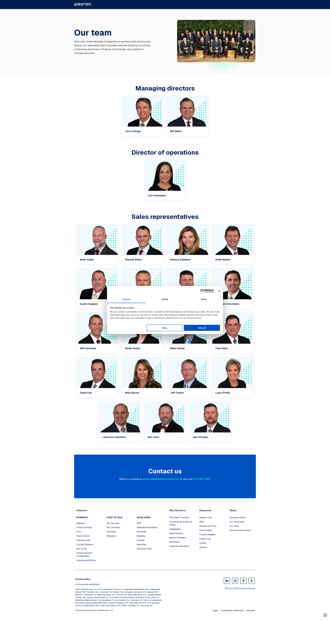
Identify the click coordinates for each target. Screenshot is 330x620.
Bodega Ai (111, 536)
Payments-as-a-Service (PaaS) (180, 523)
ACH (78, 531)
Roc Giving (81, 548)
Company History (238, 517)
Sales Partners (176, 533)
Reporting (141, 544)
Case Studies (205, 530)
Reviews (251, 610)
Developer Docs (144, 548)
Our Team (234, 526)
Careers (203, 547)
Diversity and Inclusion (240, 530)
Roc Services (113, 523)
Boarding (141, 536)
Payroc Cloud (82, 536)
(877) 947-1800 (202, 478)
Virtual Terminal (84, 527)
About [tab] (204, 299)
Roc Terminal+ (113, 527)
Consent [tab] (126, 299)
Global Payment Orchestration (84, 554)
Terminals (111, 531)
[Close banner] (219, 291)
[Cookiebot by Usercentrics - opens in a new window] (202, 291)
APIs (139, 523)
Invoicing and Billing (86, 560)
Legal (215, 610)
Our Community (237, 521)
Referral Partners (177, 537)
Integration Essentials (147, 527)
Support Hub (205, 517)
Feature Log (205, 538)
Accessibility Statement (232, 610)
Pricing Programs (84, 544)
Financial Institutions (179, 546)
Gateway (80, 523)
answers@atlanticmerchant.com (160, 478)
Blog (201, 521)
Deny (164, 328)
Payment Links (83, 540)
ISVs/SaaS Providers (179, 517)
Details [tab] (165, 299)
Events (202, 543)
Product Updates (207, 534)
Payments (141, 531)
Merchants (174, 542)
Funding (140, 540)
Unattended (174, 529)
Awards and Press (207, 526)
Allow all (202, 328)
